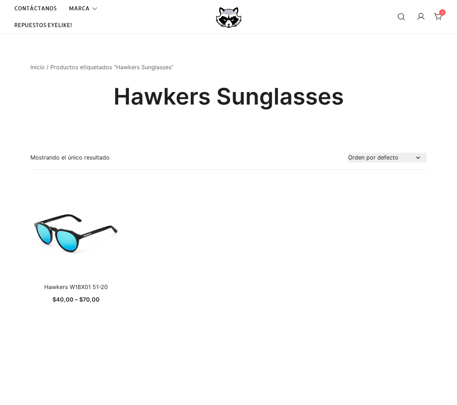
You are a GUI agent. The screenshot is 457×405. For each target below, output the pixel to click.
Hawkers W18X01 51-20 (76, 286)
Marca (79, 8)
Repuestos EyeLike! (43, 25)
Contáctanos (35, 8)
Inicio (37, 67)
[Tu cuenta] (421, 16)
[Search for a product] (401, 17)
